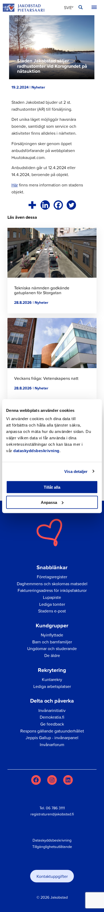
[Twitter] (71, 205)
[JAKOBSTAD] (23, 7)
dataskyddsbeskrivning (36, 450)
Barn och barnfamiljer (52, 642)
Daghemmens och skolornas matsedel (52, 584)
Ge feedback (52, 724)
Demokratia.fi (52, 717)
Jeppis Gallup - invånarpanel (52, 737)
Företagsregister (52, 577)
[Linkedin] (45, 205)
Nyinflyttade (52, 635)
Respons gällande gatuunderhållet (52, 731)
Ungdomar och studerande (52, 648)
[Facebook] (58, 205)
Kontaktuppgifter (52, 876)
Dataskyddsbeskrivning (52, 840)
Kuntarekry (52, 679)
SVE (68, 7)
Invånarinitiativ (52, 710)
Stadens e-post (52, 611)
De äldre (52, 655)
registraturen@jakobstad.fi (52, 814)
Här (14, 185)
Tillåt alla (52, 487)
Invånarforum (52, 744)
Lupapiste (52, 597)
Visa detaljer (75, 471)
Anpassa (49, 502)
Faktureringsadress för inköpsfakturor (52, 590)
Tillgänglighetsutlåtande (52, 846)
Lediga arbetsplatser (52, 686)
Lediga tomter (52, 604)
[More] (32, 205)
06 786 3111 (55, 808)
